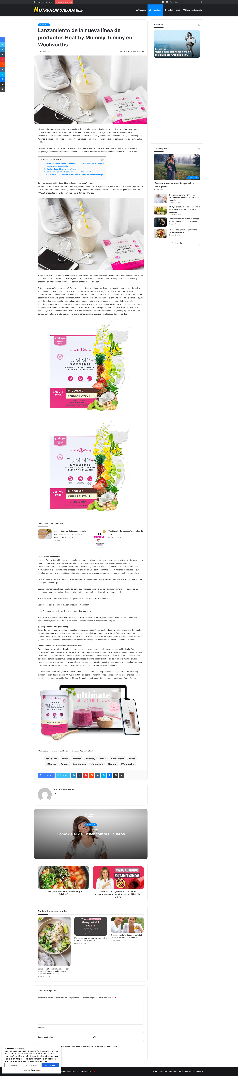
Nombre (41, 1028)
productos (98, 764)
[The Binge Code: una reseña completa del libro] (100, 539)
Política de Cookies (160, 1071)
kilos (103, 758)
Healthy (91, 758)
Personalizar (12, 1065)
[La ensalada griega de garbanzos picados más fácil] (160, 233)
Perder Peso (156, 10)
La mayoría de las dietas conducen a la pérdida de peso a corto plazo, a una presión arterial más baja (70, 534)
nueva (65, 764)
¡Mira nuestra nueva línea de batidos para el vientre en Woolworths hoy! (74, 175)
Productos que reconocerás (56, 166)
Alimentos (142, 10)
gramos (77, 758)
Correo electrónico (46, 1037)
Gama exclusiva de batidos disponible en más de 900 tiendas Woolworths (74, 163)
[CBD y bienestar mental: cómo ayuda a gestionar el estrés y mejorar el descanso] (160, 210)
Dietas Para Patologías (193, 10)
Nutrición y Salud (173, 10)
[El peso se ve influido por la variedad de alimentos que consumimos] (127, 925)
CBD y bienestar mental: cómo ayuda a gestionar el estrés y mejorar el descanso (184, 209)
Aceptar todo (50, 1065)
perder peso (80, 764)
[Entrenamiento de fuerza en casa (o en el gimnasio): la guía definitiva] (160, 222)
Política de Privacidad (187, 1071)
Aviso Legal (173, 1071)
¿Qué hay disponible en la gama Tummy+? (62, 169)
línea (133, 758)
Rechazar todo (31, 1065)
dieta (65, 758)
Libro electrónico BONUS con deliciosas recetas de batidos (69, 172)
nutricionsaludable (64, 789)
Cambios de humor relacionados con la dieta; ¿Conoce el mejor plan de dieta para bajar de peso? (53, 971)
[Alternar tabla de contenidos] (101, 160)
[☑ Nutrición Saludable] (59, 10)
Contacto (199, 1071)
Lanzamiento (118, 758)
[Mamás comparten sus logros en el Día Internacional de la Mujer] (90, 926)
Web (94, 1037)
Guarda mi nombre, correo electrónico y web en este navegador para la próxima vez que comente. (79, 1046)
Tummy (112, 764)
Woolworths (128, 764)
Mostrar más (177, 243)
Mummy (52, 764)
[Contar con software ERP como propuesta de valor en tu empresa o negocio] (160, 198)
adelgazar (52, 758)
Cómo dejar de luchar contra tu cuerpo (91, 834)
